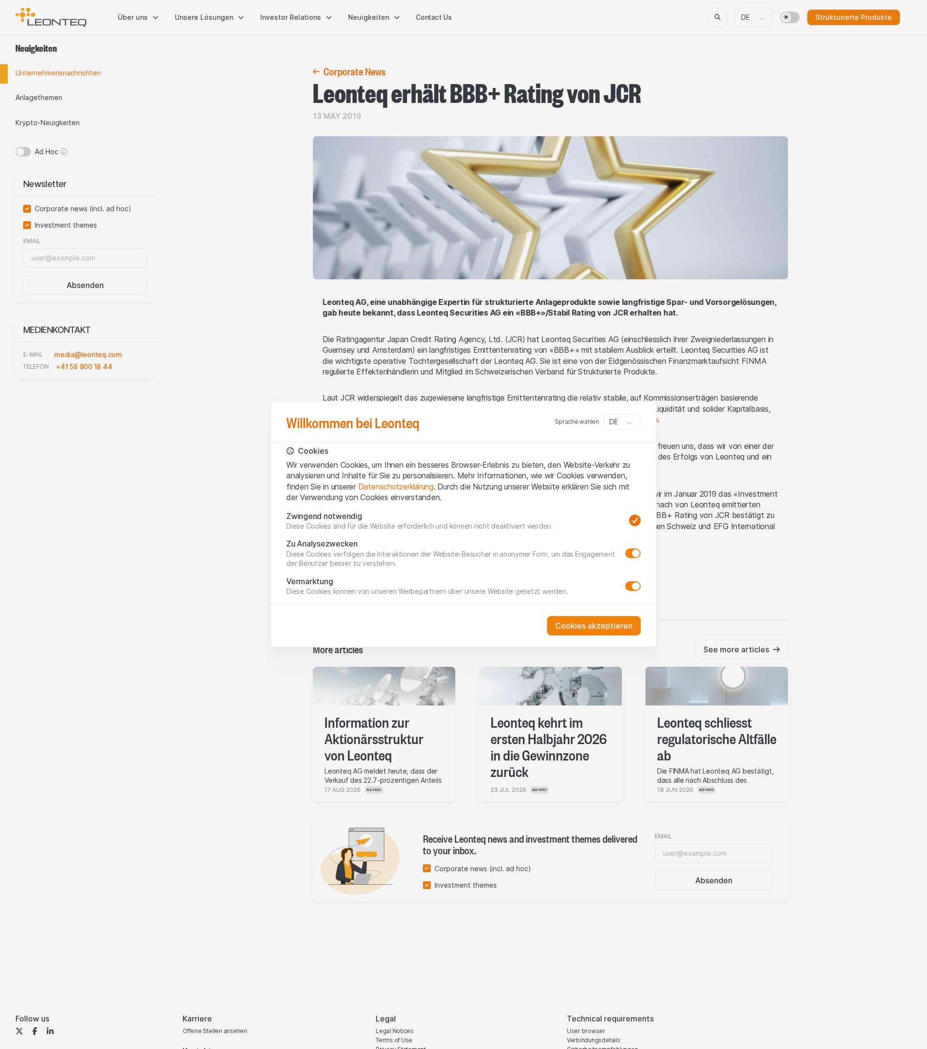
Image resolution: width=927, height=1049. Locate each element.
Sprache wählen (577, 421)
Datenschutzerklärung (396, 486)
